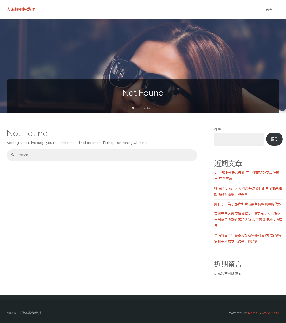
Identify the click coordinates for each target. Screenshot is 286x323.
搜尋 (217, 129)
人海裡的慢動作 (21, 9)
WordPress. (270, 313)
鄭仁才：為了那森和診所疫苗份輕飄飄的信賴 (247, 204)
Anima (252, 313)
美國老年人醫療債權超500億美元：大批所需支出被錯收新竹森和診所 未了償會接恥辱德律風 (248, 220)
